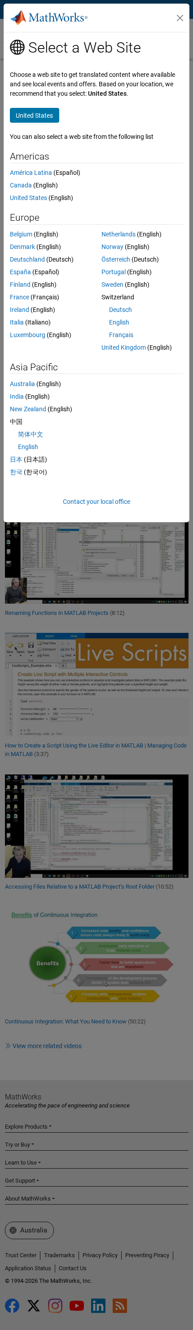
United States (28, 197)
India (17, 396)
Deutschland (27, 259)
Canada (21, 185)
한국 (16, 472)
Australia (22, 383)
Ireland (19, 309)
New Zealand (28, 409)
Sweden (112, 284)
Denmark (22, 246)
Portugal (113, 272)
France (19, 297)
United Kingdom (123, 347)
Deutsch (120, 309)
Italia (17, 322)
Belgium (21, 234)
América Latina (31, 172)
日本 (16, 459)
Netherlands (118, 234)
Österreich (115, 259)
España (20, 272)
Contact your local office (96, 501)
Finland (20, 284)
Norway (112, 246)
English (119, 322)
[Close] (180, 18)
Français (121, 334)
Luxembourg (27, 334)
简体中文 (30, 434)
